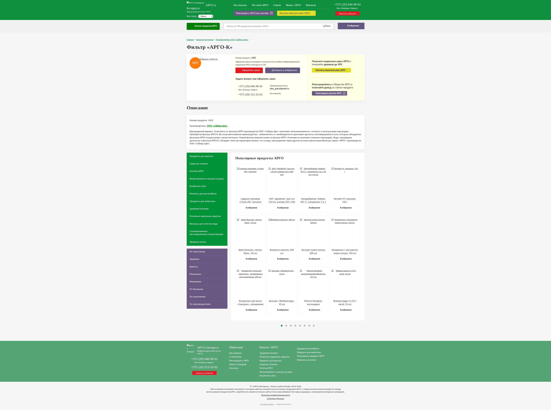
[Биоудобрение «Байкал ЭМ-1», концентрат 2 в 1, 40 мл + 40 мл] (313, 175)
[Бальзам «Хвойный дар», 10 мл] (281, 274)
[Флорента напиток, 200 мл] (282, 220)
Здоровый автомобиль (308, 349)
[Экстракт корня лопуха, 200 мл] (313, 223)
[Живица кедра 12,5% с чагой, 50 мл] (344, 274)
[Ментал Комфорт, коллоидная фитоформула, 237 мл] (313, 277)
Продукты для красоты (201, 156)
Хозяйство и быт (198, 186)
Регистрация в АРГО (239, 361)
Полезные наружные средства (205, 216)
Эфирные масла (198, 242)
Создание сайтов (266, 404)
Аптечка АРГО (197, 171)
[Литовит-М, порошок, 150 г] (344, 172)
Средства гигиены (199, 164)
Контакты (311, 5)
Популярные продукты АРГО (310, 356)
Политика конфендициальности (275, 395)
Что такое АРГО (260, 5)
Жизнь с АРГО (293, 5)
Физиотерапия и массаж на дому (207, 179)
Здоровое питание (199, 209)
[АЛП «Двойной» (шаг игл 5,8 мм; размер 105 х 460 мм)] (281, 175)
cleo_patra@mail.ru (279, 89)
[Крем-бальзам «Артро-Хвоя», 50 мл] (250, 223)
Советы (277, 5)
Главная (190, 40)
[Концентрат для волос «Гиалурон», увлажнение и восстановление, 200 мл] (250, 277)
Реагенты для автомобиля (203, 194)
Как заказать (240, 5)
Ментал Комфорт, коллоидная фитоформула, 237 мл (313, 304)
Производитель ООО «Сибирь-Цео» (232, 40)
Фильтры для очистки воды (204, 224)
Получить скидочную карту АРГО (330, 70)
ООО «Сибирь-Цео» (217, 126)
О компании (235, 357)
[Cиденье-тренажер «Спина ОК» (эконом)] (250, 172)
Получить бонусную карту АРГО (295, 13)
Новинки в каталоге (306, 360)
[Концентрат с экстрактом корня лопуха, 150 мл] (344, 223)
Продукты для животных (202, 201)
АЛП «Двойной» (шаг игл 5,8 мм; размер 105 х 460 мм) (282, 202)
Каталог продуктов (204, 40)
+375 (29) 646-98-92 (347, 4)
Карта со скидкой (237, 364)
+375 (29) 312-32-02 (250, 94)
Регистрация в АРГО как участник (252, 13)
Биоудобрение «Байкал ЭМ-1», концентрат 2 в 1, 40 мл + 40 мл (313, 202)
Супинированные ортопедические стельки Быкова (206, 233)
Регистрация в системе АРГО (329, 93)
